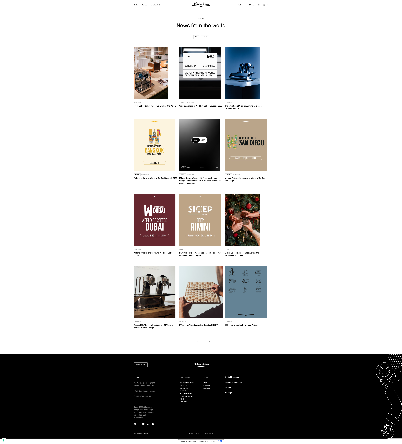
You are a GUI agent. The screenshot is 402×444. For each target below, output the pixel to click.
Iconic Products (155, 5)
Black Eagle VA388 (186, 393)
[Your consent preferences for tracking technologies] (4, 440)
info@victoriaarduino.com (144, 391)
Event (205, 37)
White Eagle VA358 (186, 396)
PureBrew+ (183, 402)
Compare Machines (233, 382)
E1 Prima (183, 391)
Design (204, 383)
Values (144, 5)
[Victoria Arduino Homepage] (201, 5)
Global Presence (250, 5)
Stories (240, 5)
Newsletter (140, 365)
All (196, 37)
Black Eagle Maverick (187, 383)
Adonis (182, 399)
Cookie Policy (208, 433)
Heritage (136, 5)
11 (206, 341)
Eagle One (183, 385)
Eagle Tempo (184, 388)
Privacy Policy (194, 433)
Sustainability (206, 388)
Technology (206, 385)
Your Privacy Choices (207, 441)
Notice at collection (188, 441)
